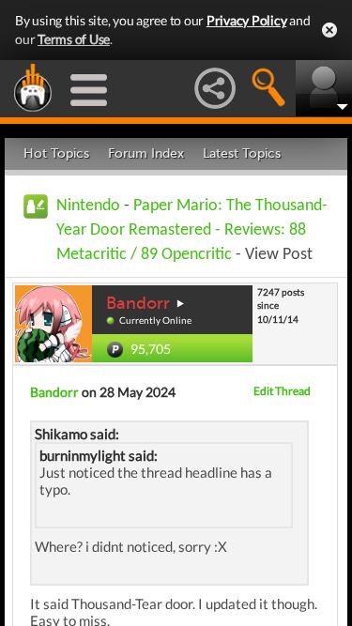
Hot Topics (56, 153)
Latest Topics (242, 153)
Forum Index (146, 153)
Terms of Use (74, 39)
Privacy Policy (247, 20)
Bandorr (138, 303)
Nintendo (88, 206)
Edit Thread (282, 391)
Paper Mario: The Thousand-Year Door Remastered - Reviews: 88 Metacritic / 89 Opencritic (192, 230)
